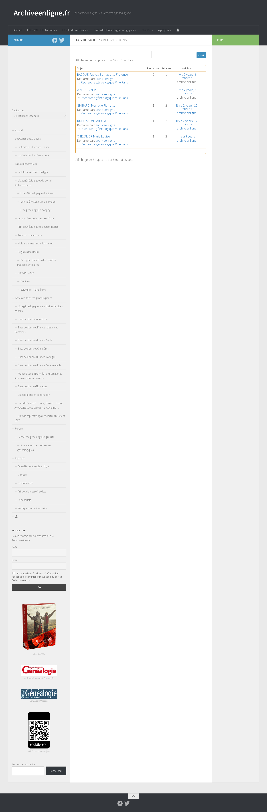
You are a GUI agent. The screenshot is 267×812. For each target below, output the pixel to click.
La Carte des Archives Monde (33, 155)
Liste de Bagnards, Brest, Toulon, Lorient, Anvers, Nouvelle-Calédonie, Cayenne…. (39, 405)
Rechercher (56, 771)
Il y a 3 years (186, 136)
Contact (22, 474)
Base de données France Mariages (36, 357)
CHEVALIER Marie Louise (93, 136)
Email (14, 560)
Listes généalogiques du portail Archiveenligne (33, 183)
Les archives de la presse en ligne (36, 218)
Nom (14, 546)
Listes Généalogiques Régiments (38, 193)
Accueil (17, 30)
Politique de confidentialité (32, 508)
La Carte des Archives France (33, 147)
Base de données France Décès (35, 340)
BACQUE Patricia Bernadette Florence (102, 74)
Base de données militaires (32, 319)
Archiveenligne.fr (42, 12)
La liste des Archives (74, 30)
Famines (25, 281)
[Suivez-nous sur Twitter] (61, 40)
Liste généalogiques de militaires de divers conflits (39, 309)
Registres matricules (28, 252)
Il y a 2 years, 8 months (187, 76)
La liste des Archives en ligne (33, 172)
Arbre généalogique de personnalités (38, 226)
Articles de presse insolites (32, 491)
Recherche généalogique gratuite (36, 437)
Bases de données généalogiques (114, 30)
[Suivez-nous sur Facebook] (55, 40)
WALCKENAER (86, 90)
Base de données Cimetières (33, 348)
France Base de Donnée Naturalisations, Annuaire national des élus (38, 376)
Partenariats (24, 500)
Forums (146, 30)
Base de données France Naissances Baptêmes (36, 330)
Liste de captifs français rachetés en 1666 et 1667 (40, 418)
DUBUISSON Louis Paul (93, 121)
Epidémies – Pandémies (33, 289)
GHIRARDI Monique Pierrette (96, 105)
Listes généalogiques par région (38, 201)
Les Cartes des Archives (41, 30)
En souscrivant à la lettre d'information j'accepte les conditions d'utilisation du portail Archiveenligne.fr (37, 577)
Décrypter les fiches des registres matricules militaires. (36, 262)
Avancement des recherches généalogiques (34, 448)
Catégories (18, 110)
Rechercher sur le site (23, 764)
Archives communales (30, 235)
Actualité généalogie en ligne (33, 466)
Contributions (25, 483)
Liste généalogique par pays (36, 210)
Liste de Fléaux (26, 273)
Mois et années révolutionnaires (35, 243)
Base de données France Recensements (39, 365)
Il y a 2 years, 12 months (186, 107)
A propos (163, 30)
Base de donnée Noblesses (32, 386)
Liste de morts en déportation (34, 394)
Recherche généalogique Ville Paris (104, 82)
